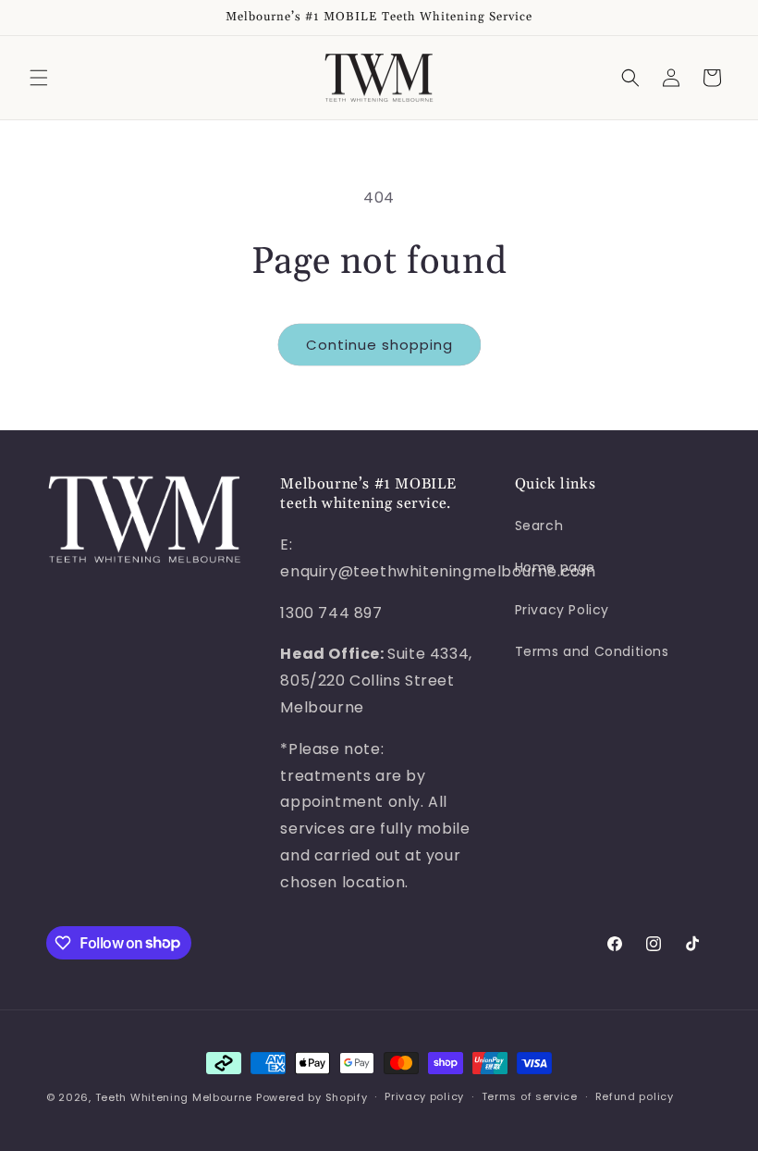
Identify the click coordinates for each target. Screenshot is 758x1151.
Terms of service (530, 1096)
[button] (38, 77)
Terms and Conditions (592, 651)
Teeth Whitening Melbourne (174, 1097)
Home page (555, 567)
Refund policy (634, 1096)
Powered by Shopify (312, 1097)
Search (539, 525)
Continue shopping (379, 344)
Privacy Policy (562, 609)
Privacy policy (424, 1096)
